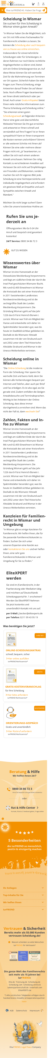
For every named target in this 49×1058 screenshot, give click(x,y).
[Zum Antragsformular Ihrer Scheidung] (11, 645)
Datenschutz (21, 1010)
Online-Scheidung (17, 368)
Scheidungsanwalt (12, 115)
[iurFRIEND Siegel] (13, 956)
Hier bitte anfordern (17, 695)
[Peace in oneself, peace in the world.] (5, 827)
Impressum (35, 1010)
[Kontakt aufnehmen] (38, 4)
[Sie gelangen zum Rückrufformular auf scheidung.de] (11, 718)
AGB (11, 1010)
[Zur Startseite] (16, 4)
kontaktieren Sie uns (18, 549)
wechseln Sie (32, 411)
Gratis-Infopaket (30, 100)
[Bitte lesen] (8, 4)
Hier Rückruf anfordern (20, 731)
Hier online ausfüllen (18, 658)
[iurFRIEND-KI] (33, 4)
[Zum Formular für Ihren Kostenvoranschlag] (11, 682)
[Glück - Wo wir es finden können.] (42, 1010)
